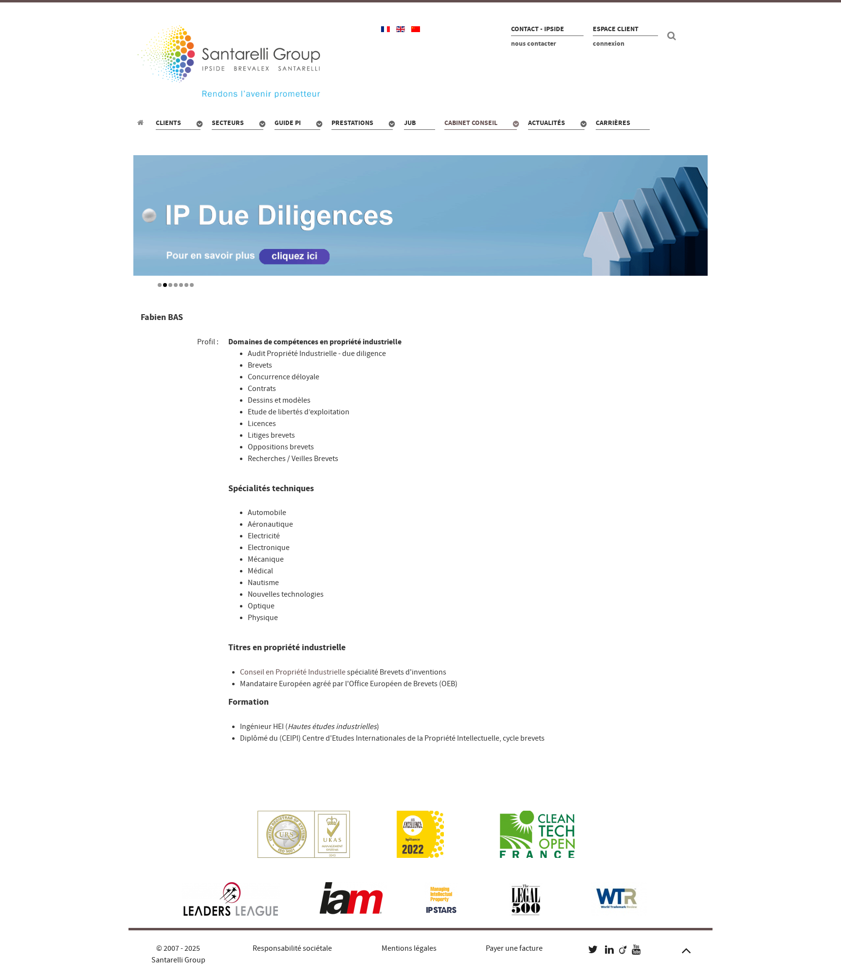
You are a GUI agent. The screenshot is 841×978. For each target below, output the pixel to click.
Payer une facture (514, 948)
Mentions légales (409, 948)
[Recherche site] (673, 36)
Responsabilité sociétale (292, 948)
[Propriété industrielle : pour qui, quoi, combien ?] (141, 122)
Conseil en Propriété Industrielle (293, 672)
